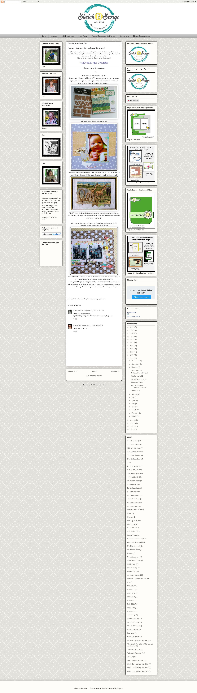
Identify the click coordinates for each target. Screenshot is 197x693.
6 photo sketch (132, 491)
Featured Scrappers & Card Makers (103, 36)
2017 (132, 355)
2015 (132, 420)
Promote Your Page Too (133, 316)
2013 (132, 426)
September (136, 370)
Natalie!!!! (91, 78)
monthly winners (133, 575)
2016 (132, 358)
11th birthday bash (134, 448)
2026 (132, 327)
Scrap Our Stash (133, 622)
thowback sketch (133, 637)
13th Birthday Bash (134, 455)
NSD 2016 (131, 586)
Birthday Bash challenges (141, 36)
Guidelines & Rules (134, 560)
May (133, 404)
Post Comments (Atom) (98, 385)
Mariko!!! (114, 223)
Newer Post (72, 372)
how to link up (132, 568)
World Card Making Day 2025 (138, 671)
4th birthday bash (133, 481)
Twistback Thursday (134, 653)
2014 (132, 423)
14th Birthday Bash (134, 459)
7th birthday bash (133, 499)
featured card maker (79, 299)
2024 (132, 333)
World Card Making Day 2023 (138, 664)
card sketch (131, 531)
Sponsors (130, 633)
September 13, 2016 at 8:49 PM (92, 325)
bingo (129, 513)
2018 (132, 352)
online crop (131, 615)
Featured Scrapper (93, 299)
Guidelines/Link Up (67, 36)
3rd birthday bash (133, 473)
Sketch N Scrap (131, 312)
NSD (129, 582)
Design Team (82, 36)
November (136, 364)
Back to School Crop (134, 510)
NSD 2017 (131, 589)
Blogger (119, 688)
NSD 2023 (131, 608)
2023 (132, 336)
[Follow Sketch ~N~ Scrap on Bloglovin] (51, 235)
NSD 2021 (131, 600)
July (133, 397)
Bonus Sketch (132, 528)
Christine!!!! (84, 175)
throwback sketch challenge (137, 640)
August (134, 394)
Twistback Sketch (133, 649)
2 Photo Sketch (132, 466)
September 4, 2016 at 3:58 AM (94, 311)
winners (102, 299)
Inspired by (131, 571)
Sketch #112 (135, 390)
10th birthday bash (134, 444)
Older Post (115, 372)
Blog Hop (130, 524)
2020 (132, 346)
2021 (132, 342)
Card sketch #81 (137, 382)
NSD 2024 (131, 611)
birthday (130, 517)
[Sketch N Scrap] (128, 315)
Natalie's (92, 121)
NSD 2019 (131, 597)
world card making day (135, 660)
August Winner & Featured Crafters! (138, 386)
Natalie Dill (77, 325)
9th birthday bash (133, 506)
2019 (132, 349)
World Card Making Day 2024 (138, 667)
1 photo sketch (132, 441)
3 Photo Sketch (132, 470)
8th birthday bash (133, 502)
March (134, 410)
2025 (132, 330)
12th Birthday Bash (134, 452)
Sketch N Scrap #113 (138, 379)
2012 (132, 429)
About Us (54, 36)
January (135, 416)
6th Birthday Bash (133, 495)
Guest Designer (133, 557)
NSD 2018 (131, 593)
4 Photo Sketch (132, 477)
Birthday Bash (132, 521)
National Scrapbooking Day (137, 578)
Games (129, 553)
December (136, 361)
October (135, 367)
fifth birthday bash (133, 546)
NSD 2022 (131, 604)
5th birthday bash (133, 488)
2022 (132, 339)
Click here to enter (141, 297)
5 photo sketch (132, 484)
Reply (75, 319)
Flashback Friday (133, 550)
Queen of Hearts (133, 618)
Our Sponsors (124, 36)
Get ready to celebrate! (139, 373)
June (134, 400)
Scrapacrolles (78, 311)
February (135, 413)
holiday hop (131, 564)
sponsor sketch (132, 629)
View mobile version (94, 376)
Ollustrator (105, 688)
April (133, 407)
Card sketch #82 (137, 376)
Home (44, 36)
